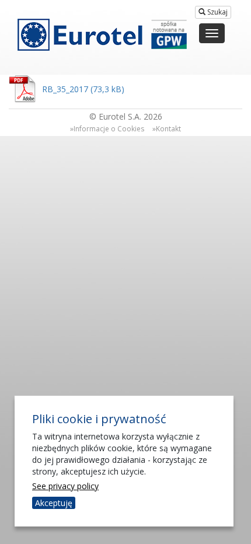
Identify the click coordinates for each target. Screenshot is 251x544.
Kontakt (168, 129)
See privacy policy (65, 485)
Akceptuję (53, 502)
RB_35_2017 (65, 89)
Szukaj (216, 12)
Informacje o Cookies (109, 129)
